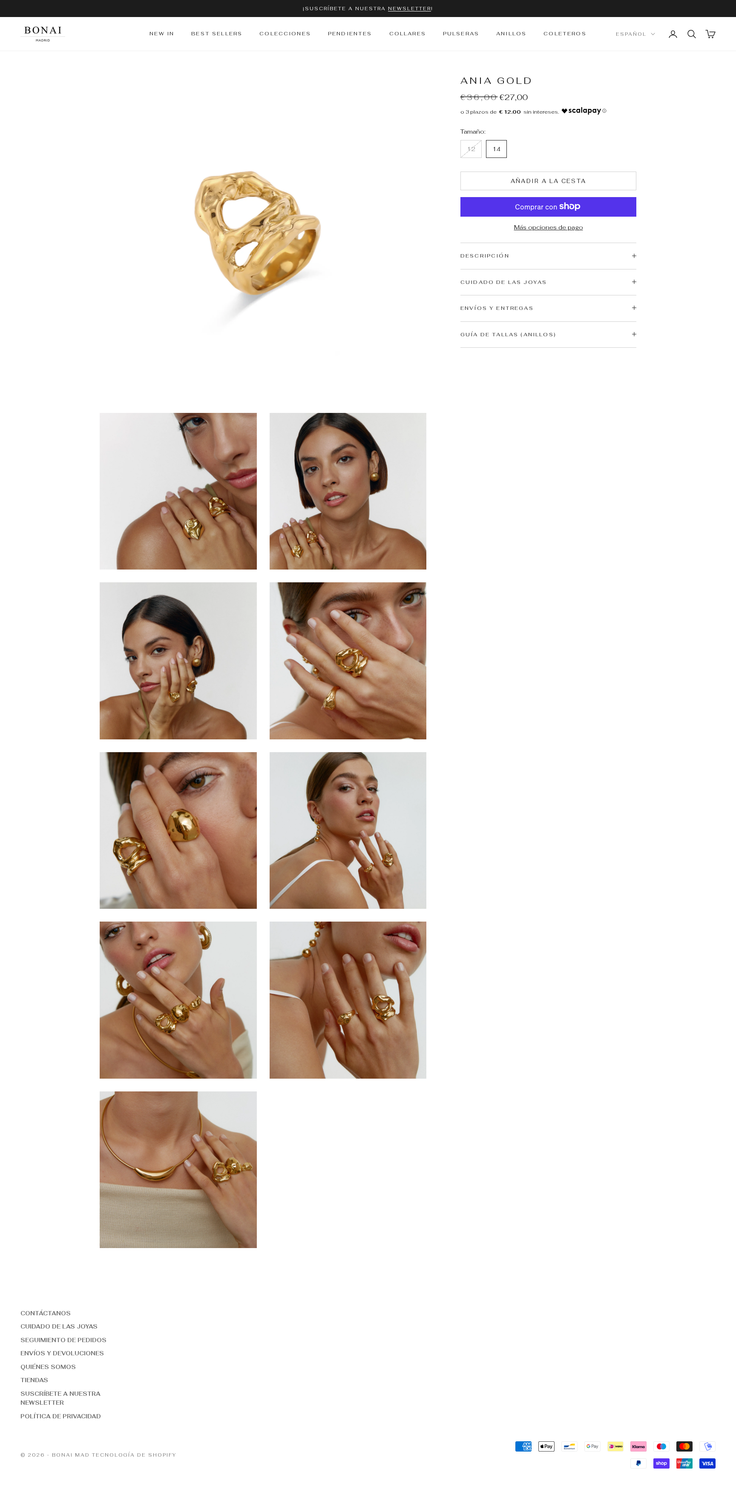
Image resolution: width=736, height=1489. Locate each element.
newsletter (409, 8)
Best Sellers (216, 34)
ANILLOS (511, 34)
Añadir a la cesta (548, 180)
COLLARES (407, 34)
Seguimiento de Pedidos (63, 1340)
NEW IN (162, 34)
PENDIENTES (350, 34)
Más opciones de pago (548, 227)
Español (631, 34)
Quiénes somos (48, 1367)
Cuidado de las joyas (59, 1326)
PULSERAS (461, 34)
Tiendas (34, 1380)
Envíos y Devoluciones (62, 1353)
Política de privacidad (60, 1416)
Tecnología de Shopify (134, 1455)
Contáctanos (45, 1313)
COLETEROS (564, 34)
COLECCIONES (285, 34)
